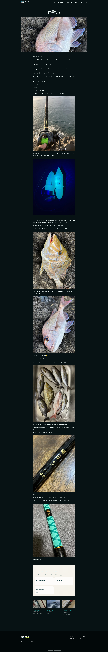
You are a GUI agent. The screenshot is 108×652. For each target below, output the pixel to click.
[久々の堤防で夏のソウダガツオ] (39, 604)
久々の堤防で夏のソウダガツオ (38, 610)
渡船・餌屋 (67, 2)
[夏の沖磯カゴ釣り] (53, 604)
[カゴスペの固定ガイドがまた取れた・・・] (68, 604)
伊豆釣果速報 (60, 2)
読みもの (85, 2)
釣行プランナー (74, 2)
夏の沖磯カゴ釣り (50, 610)
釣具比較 (80, 2)
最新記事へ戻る (37, 623)
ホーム (55, 2)
